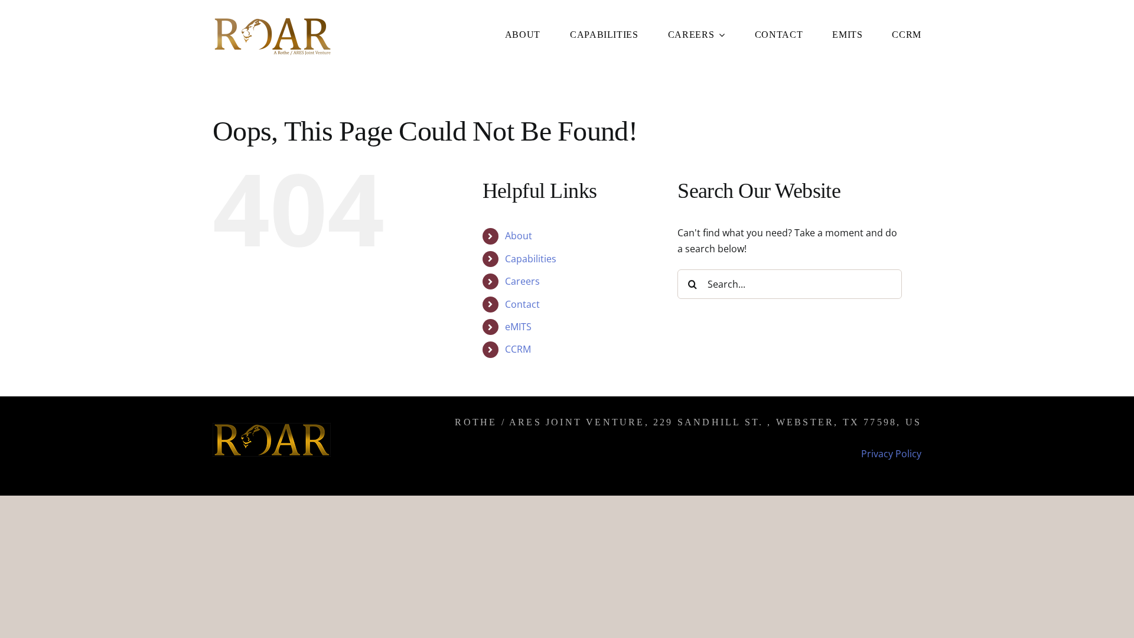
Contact (522, 304)
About (518, 235)
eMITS (518, 326)
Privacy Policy (891, 453)
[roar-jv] (272, 19)
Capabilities (530, 258)
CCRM (518, 349)
